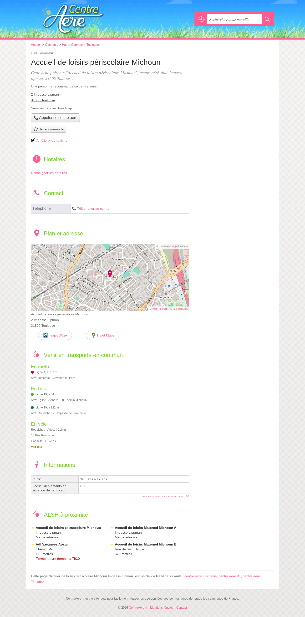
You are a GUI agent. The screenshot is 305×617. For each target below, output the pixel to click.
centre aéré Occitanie (200, 576)
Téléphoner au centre (93, 208)
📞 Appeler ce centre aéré (55, 118)
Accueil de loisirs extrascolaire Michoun (68, 528)
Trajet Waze (58, 335)
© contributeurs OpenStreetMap (172, 246)
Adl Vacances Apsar (52, 544)
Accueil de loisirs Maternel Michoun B (146, 544)
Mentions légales (161, 607)
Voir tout (36, 447)
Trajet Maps (105, 335)
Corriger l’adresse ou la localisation (169, 308)
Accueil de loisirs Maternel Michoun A (145, 528)
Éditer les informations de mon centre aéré (165, 496)
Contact (181, 607)
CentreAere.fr (83, 19)
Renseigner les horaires (49, 173)
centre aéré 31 (230, 576)
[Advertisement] (234, 84)
